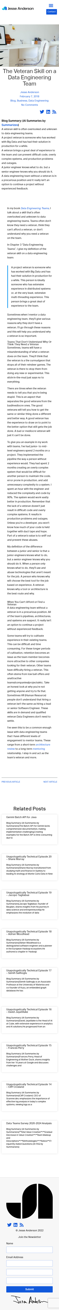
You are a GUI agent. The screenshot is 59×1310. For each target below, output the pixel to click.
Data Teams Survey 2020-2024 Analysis (29, 1123)
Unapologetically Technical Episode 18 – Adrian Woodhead (28, 932)
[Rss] (54, 112)
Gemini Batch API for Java (21, 817)
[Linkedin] (48, 112)
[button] (51, 5)
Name (9, 1243)
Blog (13, 100)
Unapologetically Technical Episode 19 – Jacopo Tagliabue (28, 893)
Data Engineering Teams (35, 208)
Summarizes (10, 125)
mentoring (39, 749)
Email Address (14, 1257)
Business (22, 100)
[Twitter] (42, 112)
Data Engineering (38, 100)
